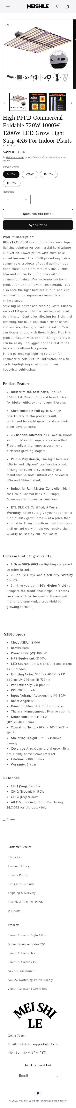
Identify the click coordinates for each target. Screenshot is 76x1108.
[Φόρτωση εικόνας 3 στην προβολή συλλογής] (57, 102)
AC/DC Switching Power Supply (30, 980)
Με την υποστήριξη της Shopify (49, 1100)
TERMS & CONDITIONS (25, 902)
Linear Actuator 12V (21, 953)
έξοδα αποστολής (15, 157)
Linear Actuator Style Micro (27, 935)
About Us (14, 857)
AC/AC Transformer (21, 971)
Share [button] (11, 819)
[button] (8, 6)
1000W (48, 174)
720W (30, 174)
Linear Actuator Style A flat (27, 988)
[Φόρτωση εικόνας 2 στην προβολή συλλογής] (38, 102)
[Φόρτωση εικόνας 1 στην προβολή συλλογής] (18, 102)
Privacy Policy (18, 875)
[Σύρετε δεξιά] (71, 103)
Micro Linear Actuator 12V (26, 944)
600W (11, 174)
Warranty (14, 910)
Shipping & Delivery (21, 893)
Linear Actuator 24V (22, 962)
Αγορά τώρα (38, 225)
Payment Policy (18, 866)
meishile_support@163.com (38, 1044)
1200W (11, 183)
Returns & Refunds (21, 884)
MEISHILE (25, 1100)
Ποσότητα (8, 191)
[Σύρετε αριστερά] (4, 103)
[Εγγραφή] (57, 1075)
